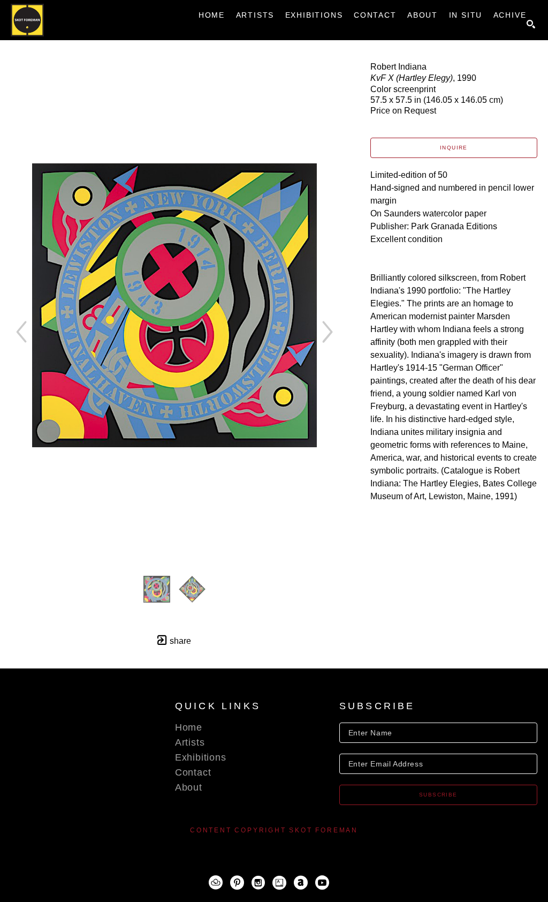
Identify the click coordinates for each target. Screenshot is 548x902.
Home (188, 727)
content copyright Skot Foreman (274, 830)
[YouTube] (322, 883)
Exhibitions (200, 757)
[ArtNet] (301, 883)
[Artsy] (279, 883)
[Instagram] (258, 883)
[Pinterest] (237, 883)
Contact (193, 772)
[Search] (531, 24)
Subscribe (438, 795)
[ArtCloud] (216, 883)
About (188, 787)
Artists (190, 742)
